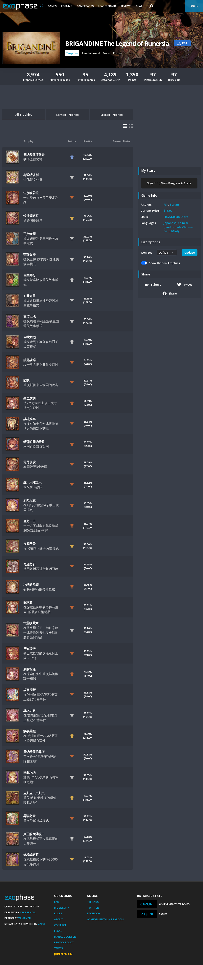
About (58, 919)
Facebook (93, 913)
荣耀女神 (29, 254)
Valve (41, 924)
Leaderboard (107, 6)
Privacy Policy (64, 942)
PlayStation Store (176, 217)
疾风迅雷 (29, 544)
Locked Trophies (112, 115)
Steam (174, 204)
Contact (60, 925)
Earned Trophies (67, 115)
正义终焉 (29, 234)
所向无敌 (29, 500)
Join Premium (63, 954)
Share (173, 293)
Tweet (187, 284)
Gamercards (85, 6)
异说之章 (29, 816)
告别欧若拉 (30, 193)
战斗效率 (29, 419)
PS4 (166, 204)
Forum (117, 53)
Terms (58, 948)
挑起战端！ (30, 360)
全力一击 (29, 521)
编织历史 (29, 710)
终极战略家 (30, 854)
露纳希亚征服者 (33, 154)
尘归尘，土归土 (33, 793)
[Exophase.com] (23, 6)
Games (52, 6)
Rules (58, 913)
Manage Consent (66, 936)
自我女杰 (29, 337)
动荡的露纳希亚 (33, 442)
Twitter (93, 907)
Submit (156, 284)
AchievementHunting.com (105, 919)
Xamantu (24, 918)
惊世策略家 (30, 215)
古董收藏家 (30, 623)
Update (189, 252)
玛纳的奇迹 (30, 584)
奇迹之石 (29, 564)
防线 (26, 380)
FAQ (56, 902)
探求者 (28, 602)
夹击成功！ (30, 398)
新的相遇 (29, 669)
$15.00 (168, 211)
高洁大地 (29, 316)
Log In (194, 6)
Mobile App (61, 907)
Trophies (72, 53)
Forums (66, 6)
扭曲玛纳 (29, 772)
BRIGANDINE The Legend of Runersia (117, 43)
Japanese (170, 223)
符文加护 (29, 648)
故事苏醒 (29, 731)
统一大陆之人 (32, 482)
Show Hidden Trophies (164, 263)
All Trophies (23, 114)
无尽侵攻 (29, 462)
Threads (93, 902)
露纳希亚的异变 (33, 752)
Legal (58, 931)
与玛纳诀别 (30, 175)
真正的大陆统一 (33, 834)
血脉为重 (29, 296)
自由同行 (29, 275)
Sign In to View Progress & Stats (169, 183)
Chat (139, 6)
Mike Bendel (28, 912)
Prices (106, 53)
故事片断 (29, 690)
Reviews (126, 6)
